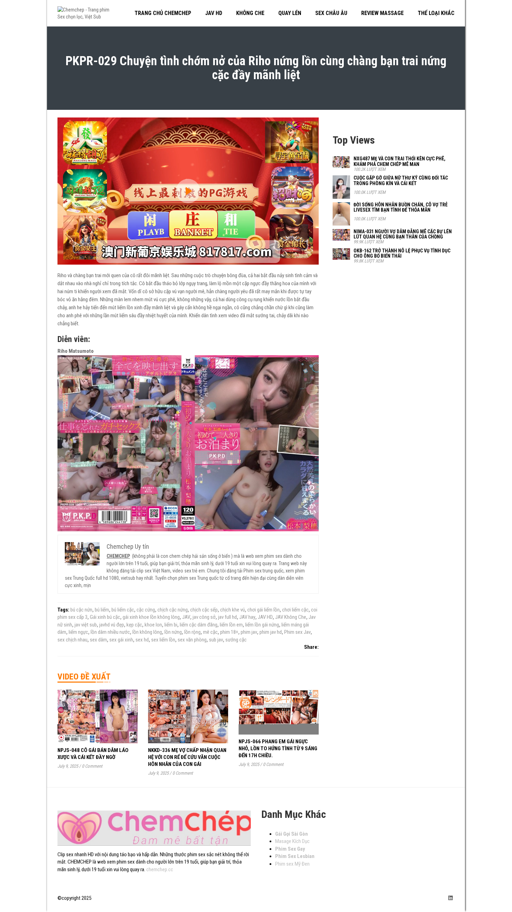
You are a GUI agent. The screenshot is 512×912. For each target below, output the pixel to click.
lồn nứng (173, 632)
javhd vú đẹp (111, 625)
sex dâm (98, 640)
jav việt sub (86, 625)
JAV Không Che (290, 617)
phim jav (249, 632)
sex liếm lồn (163, 640)
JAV (186, 617)
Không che (250, 13)
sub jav (216, 640)
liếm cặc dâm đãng (198, 625)
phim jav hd (270, 632)
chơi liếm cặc (295, 610)
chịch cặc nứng (172, 610)
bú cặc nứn (81, 610)
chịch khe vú (232, 610)
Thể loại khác (436, 13)
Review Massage (382, 13)
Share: (311, 647)
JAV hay (247, 617)
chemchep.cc (159, 869)
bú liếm (102, 610)
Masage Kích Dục (292, 841)
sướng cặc (236, 640)
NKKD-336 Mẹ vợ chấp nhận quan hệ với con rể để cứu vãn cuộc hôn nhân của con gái (187, 757)
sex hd (142, 640)
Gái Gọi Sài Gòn (291, 834)
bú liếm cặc (122, 610)
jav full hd (227, 617)
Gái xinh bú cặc (105, 617)
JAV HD (265, 617)
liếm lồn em (231, 625)
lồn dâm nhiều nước (110, 632)
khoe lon (153, 625)
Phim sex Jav (297, 632)
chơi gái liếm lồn (263, 610)
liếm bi (170, 625)
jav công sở (204, 617)
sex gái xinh (121, 640)
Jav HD (213, 13)
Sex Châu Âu (331, 13)
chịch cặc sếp (204, 610)
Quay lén (289, 13)
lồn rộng (192, 632)
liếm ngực (78, 632)
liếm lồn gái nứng (262, 625)
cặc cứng (146, 610)
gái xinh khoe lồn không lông (151, 617)
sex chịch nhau (72, 640)
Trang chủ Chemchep (162, 13)
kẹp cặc (134, 625)
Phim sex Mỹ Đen (292, 864)
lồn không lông (147, 632)
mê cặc (210, 632)
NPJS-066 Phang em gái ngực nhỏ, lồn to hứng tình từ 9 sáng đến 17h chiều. (278, 748)
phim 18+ (229, 632)
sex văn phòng (192, 640)
